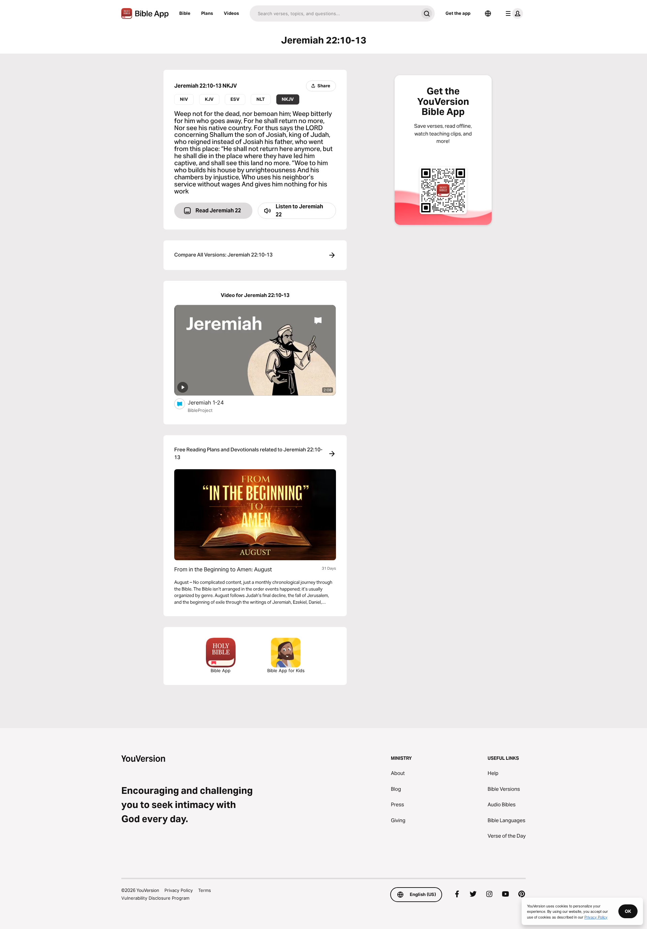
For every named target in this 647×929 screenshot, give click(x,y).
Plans (207, 13)
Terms (204, 890)
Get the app (457, 13)
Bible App (220, 670)
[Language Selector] (488, 13)
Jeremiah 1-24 (213, 402)
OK (628, 911)
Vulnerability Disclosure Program (155, 898)
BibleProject (200, 410)
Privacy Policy (178, 890)
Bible (184, 13)
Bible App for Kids (286, 670)
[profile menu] (513, 13)
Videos (231, 13)
